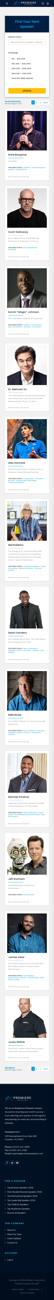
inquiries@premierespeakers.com (27, 1153)
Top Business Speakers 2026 (20, 1187)
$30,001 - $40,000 (21, 73)
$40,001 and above (22, 78)
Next (46, 102)
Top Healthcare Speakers (18, 1208)
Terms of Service (27, 1293)
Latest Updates (14, 1238)
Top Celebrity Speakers (17, 1204)
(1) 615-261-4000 (20, 1146)
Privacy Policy (18, 1289)
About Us (11, 1230)
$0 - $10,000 (18, 58)
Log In (10, 1259)
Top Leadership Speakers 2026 (21, 1200)
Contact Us (12, 1242)
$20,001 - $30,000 (21, 68)
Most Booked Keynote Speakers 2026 (24, 1192)
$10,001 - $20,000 (21, 63)
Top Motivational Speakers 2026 (22, 1196)
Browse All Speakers (16, 1213)
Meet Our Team (14, 1234)
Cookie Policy (34, 1289)
